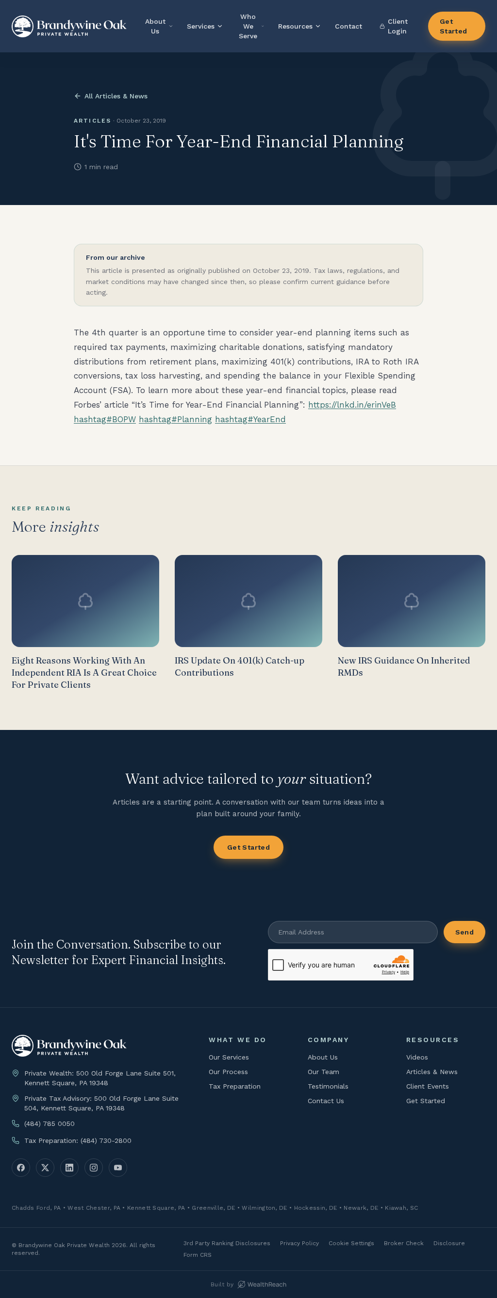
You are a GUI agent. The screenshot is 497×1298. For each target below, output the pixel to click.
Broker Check (404, 1243)
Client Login (398, 26)
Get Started (453, 26)
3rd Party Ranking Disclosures (226, 1243)
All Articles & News (116, 96)
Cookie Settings (351, 1243)
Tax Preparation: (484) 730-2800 (78, 1140)
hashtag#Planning (175, 419)
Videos (417, 1057)
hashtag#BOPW (105, 419)
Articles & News (432, 1072)
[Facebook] (21, 1167)
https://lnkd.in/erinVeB (352, 405)
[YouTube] (118, 1167)
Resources (295, 26)
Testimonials (328, 1086)
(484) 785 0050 (49, 1123)
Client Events (427, 1086)
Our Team (323, 1072)
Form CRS (197, 1254)
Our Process (228, 1072)
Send (464, 932)
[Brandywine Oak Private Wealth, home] (69, 26)
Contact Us (326, 1101)
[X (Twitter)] (45, 1167)
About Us (155, 26)
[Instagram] (93, 1167)
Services (201, 26)
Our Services (229, 1057)
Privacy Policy (299, 1243)
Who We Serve (248, 26)
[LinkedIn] (69, 1167)
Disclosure (449, 1243)
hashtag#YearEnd (250, 419)
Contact (348, 26)
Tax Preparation (235, 1086)
